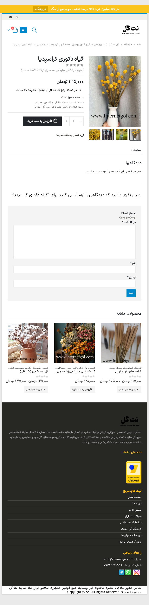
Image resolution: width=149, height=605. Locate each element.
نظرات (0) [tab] (136, 150)
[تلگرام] (10, 17)
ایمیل (131, 277)
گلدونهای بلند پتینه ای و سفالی (121, 368)
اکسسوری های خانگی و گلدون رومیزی (56, 103)
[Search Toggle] (34, 30)
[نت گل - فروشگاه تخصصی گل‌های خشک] (130, 30)
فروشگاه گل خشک (131, 529)
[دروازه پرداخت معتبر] (133, 472)
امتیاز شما (128, 213)
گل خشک (40, 107)
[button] (140, 91)
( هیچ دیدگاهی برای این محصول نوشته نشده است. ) (52, 70)
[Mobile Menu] (23, 30)
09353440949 (113, 565)
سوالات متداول (133, 516)
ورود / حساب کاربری (130, 542)
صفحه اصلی (134, 497)
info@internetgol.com (118, 560)
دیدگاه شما (129, 222)
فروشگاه (40, 8)
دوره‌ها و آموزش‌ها (131, 535)
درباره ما (137, 503)
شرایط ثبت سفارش (130, 523)
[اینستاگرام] (17, 17)
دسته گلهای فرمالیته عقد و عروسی (65, 107)
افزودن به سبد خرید (39, 121)
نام (133, 263)
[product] (121, 343)
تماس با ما (135, 510)
